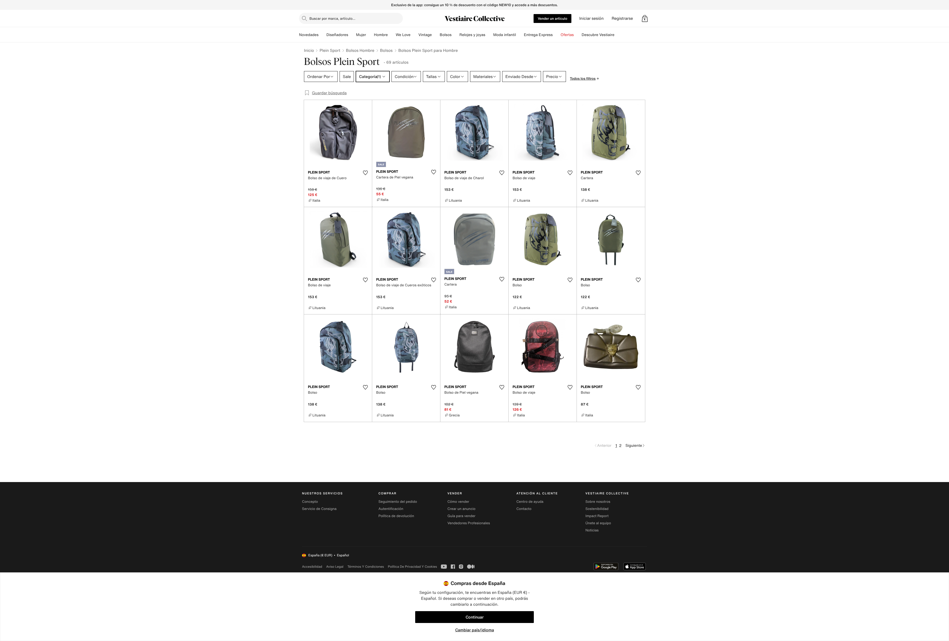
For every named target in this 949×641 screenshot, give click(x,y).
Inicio (309, 50)
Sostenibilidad (597, 508)
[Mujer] (370, 35)
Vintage (425, 35)
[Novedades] (322, 35)
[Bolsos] (455, 35)
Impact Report (597, 516)
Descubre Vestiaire (598, 35)
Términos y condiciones (365, 566)
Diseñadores (337, 35)
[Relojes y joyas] (489, 35)
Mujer (361, 35)
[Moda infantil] (520, 35)
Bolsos (386, 50)
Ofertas (567, 35)
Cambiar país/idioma (474, 630)
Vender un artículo (552, 18)
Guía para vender (461, 516)
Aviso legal (335, 566)
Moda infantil (504, 35)
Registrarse (622, 18)
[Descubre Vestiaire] (618, 35)
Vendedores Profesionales (468, 523)
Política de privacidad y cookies (412, 566)
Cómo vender (458, 501)
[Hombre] (392, 35)
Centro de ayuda (530, 501)
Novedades (309, 35)
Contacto (524, 508)
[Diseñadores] (352, 35)
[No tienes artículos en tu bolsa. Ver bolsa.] (644, 18)
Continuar (475, 617)
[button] (644, 18)
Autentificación (390, 508)
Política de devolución (396, 516)
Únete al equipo (598, 523)
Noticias (592, 530)
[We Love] (414, 35)
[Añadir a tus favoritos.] (365, 173)
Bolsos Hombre (360, 50)
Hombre (381, 35)
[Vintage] (436, 35)
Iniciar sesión (591, 18)
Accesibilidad (312, 566)
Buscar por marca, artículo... (332, 18)
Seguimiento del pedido (397, 501)
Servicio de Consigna (319, 508)
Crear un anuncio (461, 508)
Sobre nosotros (597, 501)
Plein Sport (330, 50)
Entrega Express (538, 35)
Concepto (310, 501)
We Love (403, 35)
